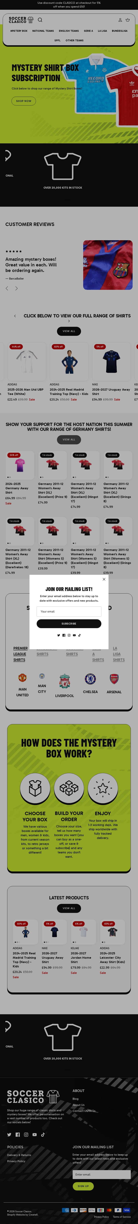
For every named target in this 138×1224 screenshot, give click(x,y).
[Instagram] (69, 635)
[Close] (104, 579)
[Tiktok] (79, 635)
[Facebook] (64, 635)
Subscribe (69, 623)
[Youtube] (74, 635)
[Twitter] (58, 635)
